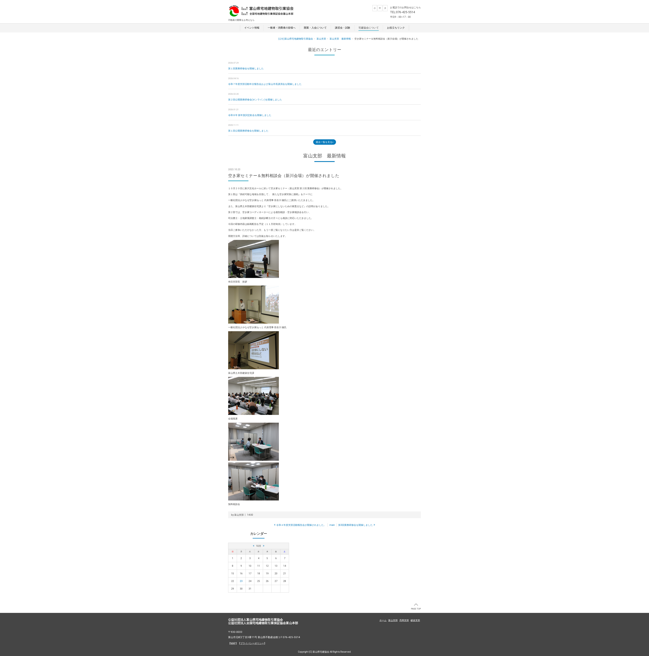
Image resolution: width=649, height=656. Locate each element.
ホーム (383, 620)
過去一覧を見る (324, 142)
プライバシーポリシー (252, 643)
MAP (233, 643)
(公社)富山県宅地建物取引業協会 (295, 38)
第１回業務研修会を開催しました (246, 68)
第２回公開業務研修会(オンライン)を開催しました (255, 99)
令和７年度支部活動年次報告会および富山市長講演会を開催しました (265, 84)
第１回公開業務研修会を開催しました (248, 130)
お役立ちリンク (396, 27)
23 (241, 581)
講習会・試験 (342, 27)
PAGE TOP (416, 608)
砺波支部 (415, 620)
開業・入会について (315, 27)
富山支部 (321, 38)
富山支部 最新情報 (340, 38)
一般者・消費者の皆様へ (282, 27)
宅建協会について (368, 27)
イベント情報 (251, 27)
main (332, 525)
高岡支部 (404, 620)
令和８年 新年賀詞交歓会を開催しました (249, 115)
